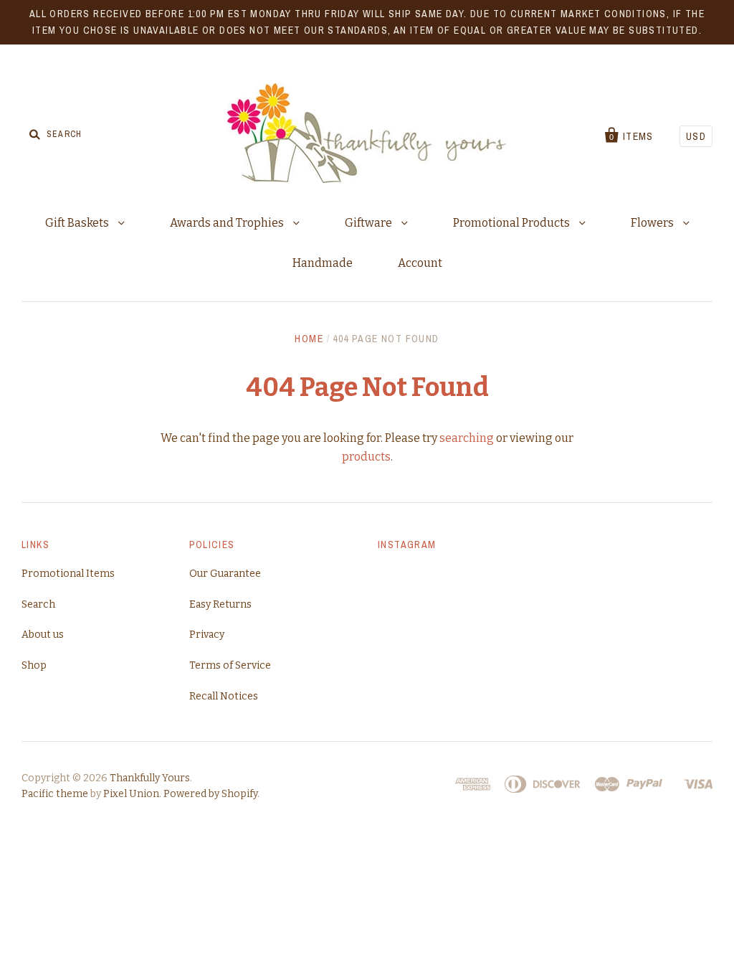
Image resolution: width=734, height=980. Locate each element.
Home (309, 338)
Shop (34, 665)
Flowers (653, 223)
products (366, 456)
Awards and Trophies (228, 223)
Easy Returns (220, 604)
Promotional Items (68, 573)
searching (466, 438)
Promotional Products (512, 223)
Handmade (322, 263)
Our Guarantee (225, 573)
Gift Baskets (78, 223)
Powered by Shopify (210, 794)
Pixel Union (131, 794)
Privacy (206, 634)
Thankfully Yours (150, 778)
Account (420, 263)
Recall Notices (223, 696)
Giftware (369, 223)
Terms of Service (230, 665)
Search (38, 604)
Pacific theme (55, 794)
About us (43, 634)
